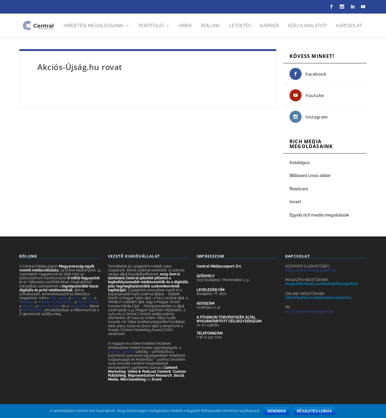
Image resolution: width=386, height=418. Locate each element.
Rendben (276, 411)
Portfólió (151, 25)
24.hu (76, 298)
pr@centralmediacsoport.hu (309, 311)
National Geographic (55, 302)
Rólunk (210, 25)
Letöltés (240, 25)
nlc (90, 298)
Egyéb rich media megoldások (319, 215)
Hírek (185, 25)
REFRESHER (32, 310)
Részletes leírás (314, 411)
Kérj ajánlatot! (307, 25)
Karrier (269, 25)
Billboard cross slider (310, 175)
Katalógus (300, 162)
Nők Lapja (58, 298)
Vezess (28, 306)
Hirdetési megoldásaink (94, 25)
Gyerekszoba (49, 306)
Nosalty (26, 302)
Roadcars (299, 188)
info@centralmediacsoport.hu (310, 270)
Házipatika (78, 306)
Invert (295, 201)
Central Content (121, 352)
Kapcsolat (349, 25)
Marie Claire (87, 302)
